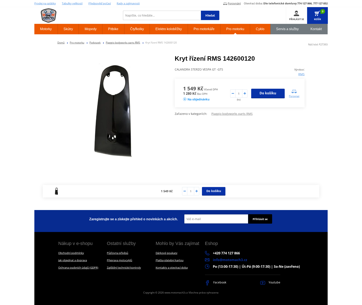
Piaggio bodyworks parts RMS (123, 42)
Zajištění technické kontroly (124, 267)
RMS (301, 74)
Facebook (219, 282)
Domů (61, 42)
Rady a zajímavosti (128, 3)
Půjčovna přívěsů (117, 253)
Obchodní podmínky (71, 253)
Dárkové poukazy (166, 253)
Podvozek (95, 42)
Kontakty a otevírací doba (172, 267)
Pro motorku (77, 42)
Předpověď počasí (99, 3)
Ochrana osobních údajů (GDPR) (78, 267)
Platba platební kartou (170, 260)
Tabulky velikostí (72, 3)
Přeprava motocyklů (119, 260)
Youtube (274, 282)
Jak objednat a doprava (72, 260)
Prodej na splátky (45, 3)
